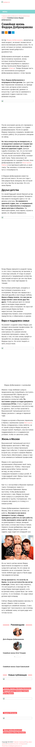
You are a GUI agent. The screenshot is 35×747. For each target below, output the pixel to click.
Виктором (28, 423)
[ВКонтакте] (3, 32)
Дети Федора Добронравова (13, 639)
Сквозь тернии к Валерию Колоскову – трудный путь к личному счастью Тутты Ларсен (17, 691)
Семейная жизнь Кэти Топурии (14, 653)
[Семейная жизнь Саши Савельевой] (17, 659)
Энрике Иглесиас (10, 713)
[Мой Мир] (9, 32)
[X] (13, 32)
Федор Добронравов (15, 40)
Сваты (11, 68)
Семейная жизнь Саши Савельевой (16, 667)
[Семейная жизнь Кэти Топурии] (17, 645)
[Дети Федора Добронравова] (17, 632)
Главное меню (6, 16)
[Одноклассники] (6, 32)
